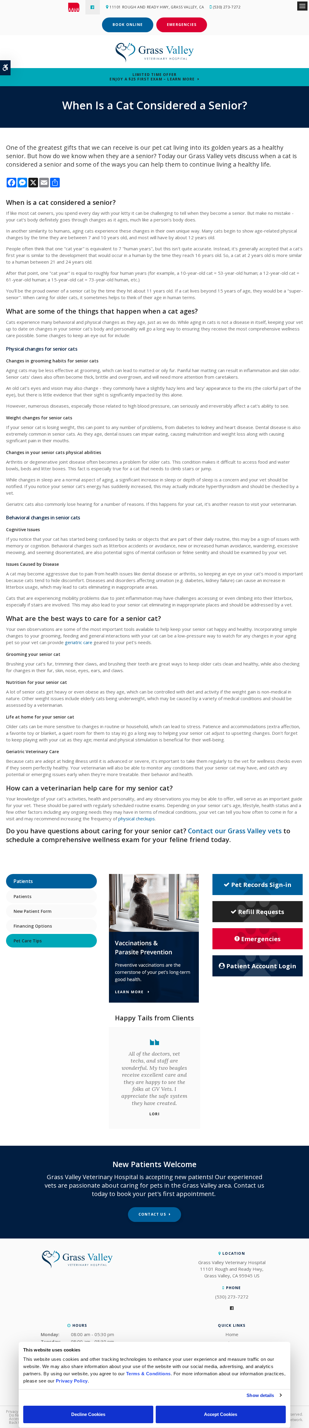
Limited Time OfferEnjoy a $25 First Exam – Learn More (152, 77)
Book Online (128, 24)
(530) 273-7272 (227, 7)
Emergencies (181, 24)
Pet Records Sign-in (261, 885)
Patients (22, 896)
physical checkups (136, 819)
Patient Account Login (261, 966)
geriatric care (78, 642)
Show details (260, 1395)
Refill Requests (261, 912)
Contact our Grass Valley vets (235, 830)
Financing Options (33, 926)
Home (231, 1334)
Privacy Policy (17, 1411)
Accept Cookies (220, 1414)
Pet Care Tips (28, 941)
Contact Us (152, 1214)
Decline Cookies (88, 1414)
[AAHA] (76, 7)
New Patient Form (33, 911)
